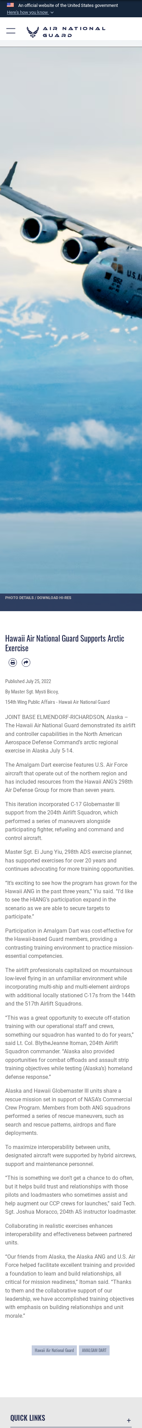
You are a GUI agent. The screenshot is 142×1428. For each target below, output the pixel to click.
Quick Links (27, 1418)
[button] (31, 12)
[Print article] (13, 662)
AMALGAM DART (94, 1350)
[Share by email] (26, 662)
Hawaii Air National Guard (54, 1350)
